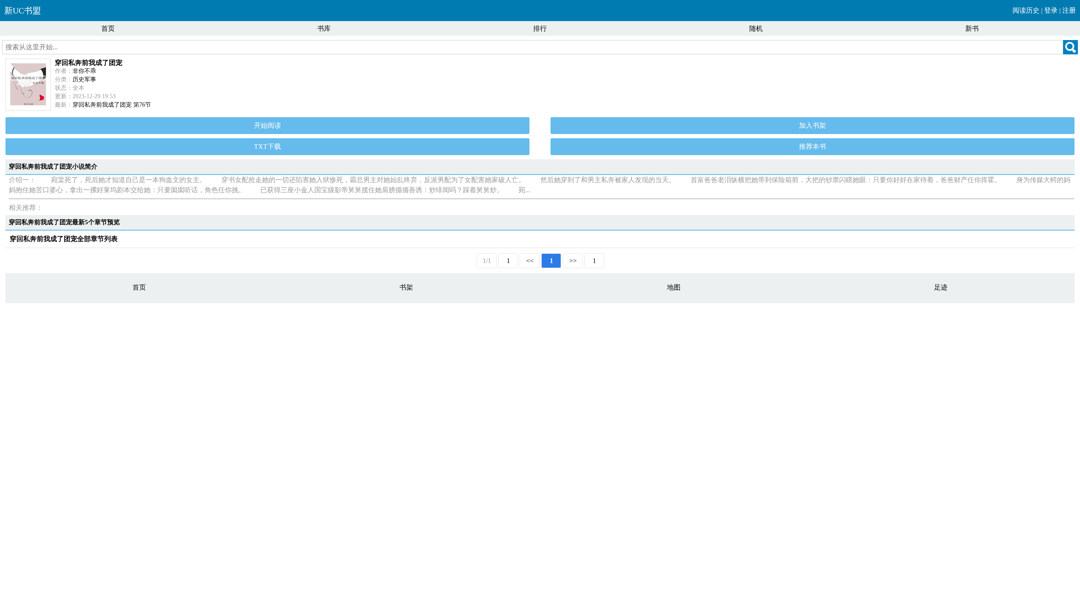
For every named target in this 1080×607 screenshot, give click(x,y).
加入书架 (812, 125)
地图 (673, 287)
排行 (540, 28)
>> (573, 260)
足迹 (941, 287)
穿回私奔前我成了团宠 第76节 (112, 105)
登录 (1051, 10)
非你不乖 (84, 71)
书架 (406, 287)
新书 (972, 28)
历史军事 (84, 79)
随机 (756, 28)
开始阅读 (267, 125)
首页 (108, 28)
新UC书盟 (22, 10)
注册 (1069, 10)
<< (530, 260)
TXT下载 (267, 146)
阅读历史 (1026, 10)
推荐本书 (812, 146)
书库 (324, 28)
